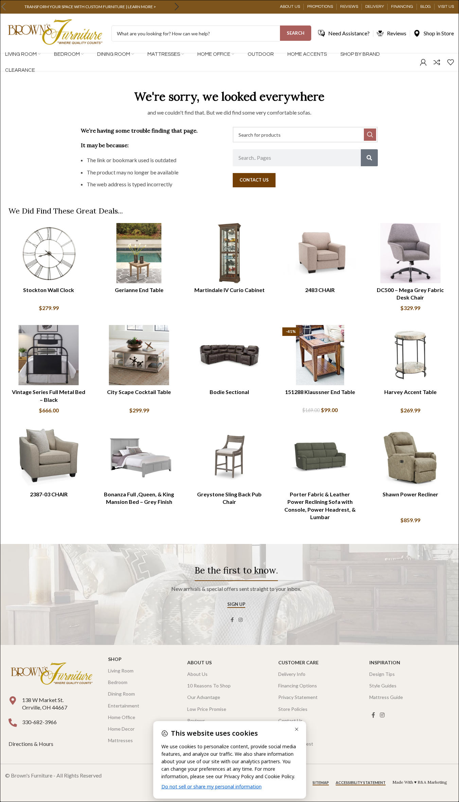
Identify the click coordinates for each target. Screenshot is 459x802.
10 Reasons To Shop (209, 685)
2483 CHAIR (320, 290)
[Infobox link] (90, 7)
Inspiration (384, 662)
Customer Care (298, 662)
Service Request (295, 744)
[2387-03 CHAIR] (48, 457)
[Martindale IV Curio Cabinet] (229, 253)
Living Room (121, 670)
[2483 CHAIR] (320, 253)
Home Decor (121, 729)
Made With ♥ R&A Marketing (419, 782)
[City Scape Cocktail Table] (139, 355)
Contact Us (290, 720)
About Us (199, 662)
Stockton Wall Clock (48, 290)
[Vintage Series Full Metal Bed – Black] (48, 355)
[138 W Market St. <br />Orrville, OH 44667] (12, 700)
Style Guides (382, 685)
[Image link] (51, 674)
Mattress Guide (386, 697)
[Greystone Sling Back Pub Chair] (229, 457)
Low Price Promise (206, 709)
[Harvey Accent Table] (410, 355)
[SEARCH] (370, 135)
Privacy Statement (298, 697)
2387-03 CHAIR (49, 494)
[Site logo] (55, 33)
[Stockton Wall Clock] (48, 253)
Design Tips (382, 674)
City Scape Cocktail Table (139, 392)
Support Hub (291, 732)
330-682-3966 (39, 722)
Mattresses (120, 740)
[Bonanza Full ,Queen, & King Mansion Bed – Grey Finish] (139, 457)
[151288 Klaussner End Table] (320, 355)
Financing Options (297, 685)
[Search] (369, 157)
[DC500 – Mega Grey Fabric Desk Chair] (410, 253)
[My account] (423, 62)
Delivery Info (291, 674)
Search (295, 33)
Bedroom (117, 682)
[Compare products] (437, 62)
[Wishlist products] (450, 62)
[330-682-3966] (12, 722)
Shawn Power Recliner (410, 494)
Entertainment (123, 706)
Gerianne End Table (139, 290)
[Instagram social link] (240, 620)
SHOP (115, 659)
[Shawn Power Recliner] (410, 457)
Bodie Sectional (229, 392)
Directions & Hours (31, 743)
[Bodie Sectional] (229, 355)
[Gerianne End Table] (139, 253)
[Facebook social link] (232, 620)
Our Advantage (203, 697)
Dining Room (121, 694)
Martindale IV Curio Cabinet (229, 290)
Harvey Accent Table (410, 392)
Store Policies (292, 709)
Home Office (121, 717)
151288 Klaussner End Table (320, 392)
